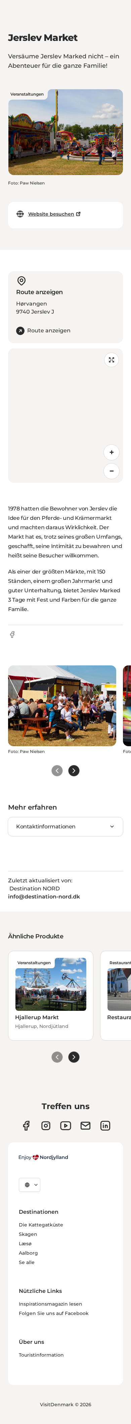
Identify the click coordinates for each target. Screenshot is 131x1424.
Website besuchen (51, 214)
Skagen (28, 1234)
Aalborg (28, 1253)
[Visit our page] (46, 1126)
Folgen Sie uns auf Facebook (54, 1313)
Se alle (27, 1262)
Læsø (25, 1244)
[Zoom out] (111, 471)
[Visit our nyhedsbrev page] (85, 1126)
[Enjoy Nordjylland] (43, 1157)
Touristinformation (41, 1355)
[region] (65, 415)
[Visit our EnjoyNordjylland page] (66, 1126)
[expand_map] (111, 359)
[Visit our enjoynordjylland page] (26, 1126)
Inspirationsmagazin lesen (50, 1304)
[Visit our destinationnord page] (105, 1126)
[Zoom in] (111, 452)
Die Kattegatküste (41, 1225)
